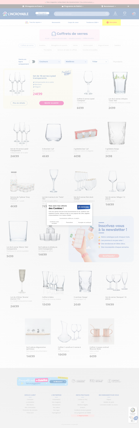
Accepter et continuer (84, 222)
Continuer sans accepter (54, 222)
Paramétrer (69, 222)
